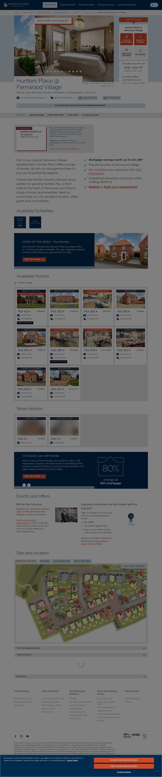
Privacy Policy (72, 760)
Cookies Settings (124, 772)
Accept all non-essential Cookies (123, 760)
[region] (81, 766)
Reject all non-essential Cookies (124, 766)
